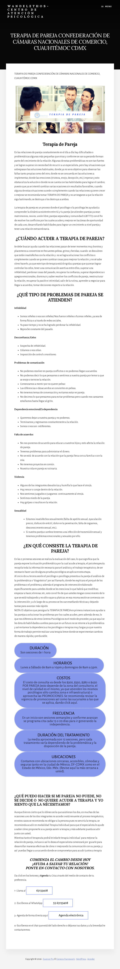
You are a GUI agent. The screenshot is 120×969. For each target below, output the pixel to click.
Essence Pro (48, 959)
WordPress (81, 959)
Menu (108, 7)
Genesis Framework (65, 959)
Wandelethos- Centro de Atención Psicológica (28, 11)
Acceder (91, 959)
